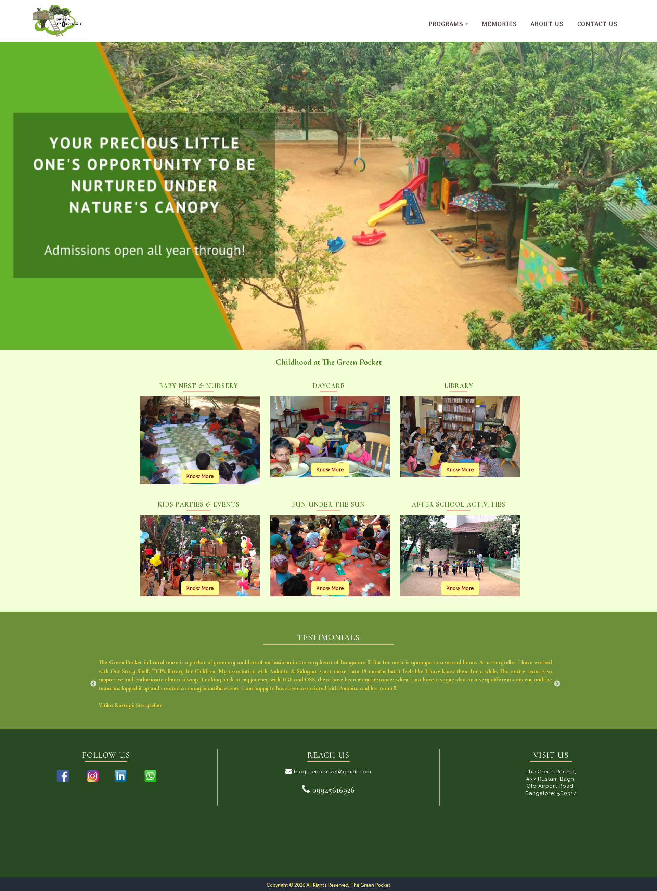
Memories (499, 23)
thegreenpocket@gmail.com (331, 772)
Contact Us (597, 23)
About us (547, 23)
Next (557, 683)
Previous (93, 683)
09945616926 (332, 790)
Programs (445, 23)
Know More (200, 476)
